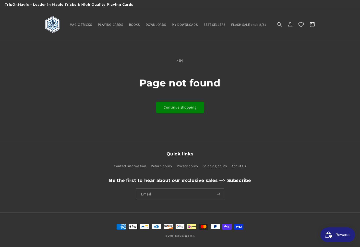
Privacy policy (187, 166)
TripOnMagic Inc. (184, 235)
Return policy (161, 166)
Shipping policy (215, 166)
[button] (279, 24)
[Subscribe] (218, 194)
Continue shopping (180, 107)
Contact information (130, 166)
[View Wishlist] (301, 24)
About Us (238, 166)
